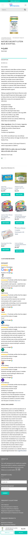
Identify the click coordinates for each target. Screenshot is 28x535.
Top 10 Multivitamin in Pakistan (9, 506)
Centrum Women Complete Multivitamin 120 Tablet (20, 245)
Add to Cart (7, 532)
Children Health (6, 37)
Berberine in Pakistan (7, 522)
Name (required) (5, 479)
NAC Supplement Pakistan (8, 524)
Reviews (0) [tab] (4, 63)
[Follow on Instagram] (19, 469)
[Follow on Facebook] (16, 469)
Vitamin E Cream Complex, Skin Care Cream (19, 188)
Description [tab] (4, 59)
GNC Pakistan (5, 504)
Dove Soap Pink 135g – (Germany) (6, 244)
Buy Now (6, 194)
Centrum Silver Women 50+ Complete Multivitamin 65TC (7, 216)
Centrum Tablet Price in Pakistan (10, 508)
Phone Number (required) (7, 486)
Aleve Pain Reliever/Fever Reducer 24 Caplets (7, 188)
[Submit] (25, 9)
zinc (13, 87)
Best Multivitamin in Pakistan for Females (12, 512)
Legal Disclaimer (22, 450)
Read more (17, 400)
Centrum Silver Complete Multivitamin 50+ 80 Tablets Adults (20, 216)
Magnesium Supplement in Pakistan (10, 510)
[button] (2, 5)
